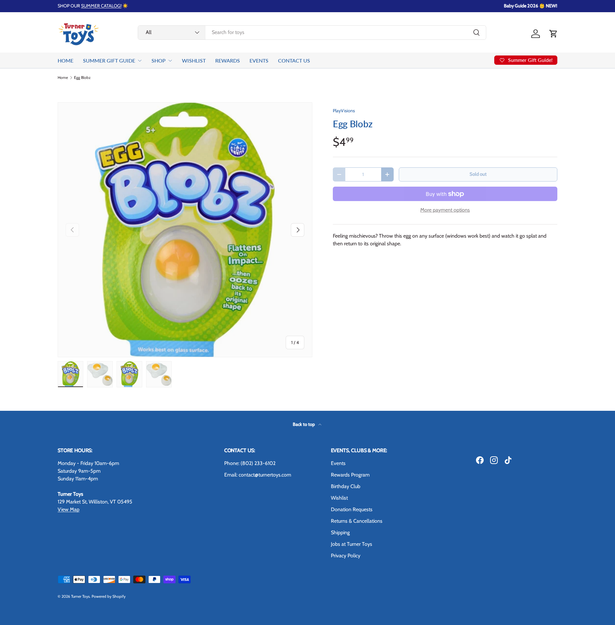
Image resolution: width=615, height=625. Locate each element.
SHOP (159, 60)
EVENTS (259, 60)
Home (63, 78)
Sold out (478, 174)
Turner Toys (80, 596)
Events (338, 463)
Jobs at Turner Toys (351, 544)
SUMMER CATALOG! (101, 6)
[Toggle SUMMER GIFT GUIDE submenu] (140, 60)
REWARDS (227, 60)
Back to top (304, 424)
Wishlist (339, 498)
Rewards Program (350, 475)
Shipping (340, 532)
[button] (553, 34)
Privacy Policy (345, 556)
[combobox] (312, 32)
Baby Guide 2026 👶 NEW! (530, 6)
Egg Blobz (82, 78)
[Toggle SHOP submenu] (170, 60)
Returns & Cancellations (356, 521)
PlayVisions (344, 111)
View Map (68, 509)
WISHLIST (194, 60)
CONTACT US (294, 60)
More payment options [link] (445, 210)
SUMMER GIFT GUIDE (109, 60)
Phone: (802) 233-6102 (249, 463)
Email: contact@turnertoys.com (257, 475)
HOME (65, 60)
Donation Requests (352, 509)
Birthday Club (345, 486)
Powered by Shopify (109, 596)
